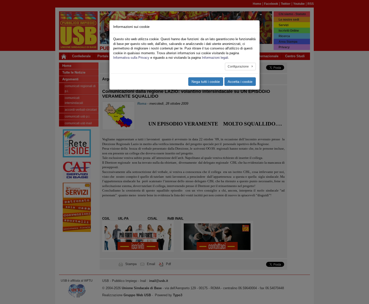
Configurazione (239, 66)
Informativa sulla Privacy (131, 57)
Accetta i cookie (240, 82)
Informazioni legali (215, 57)
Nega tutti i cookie (206, 82)
